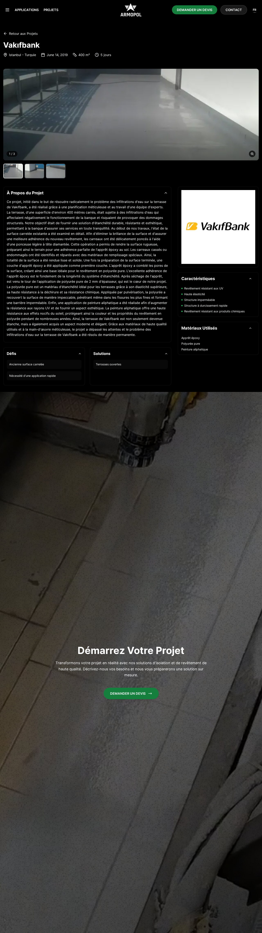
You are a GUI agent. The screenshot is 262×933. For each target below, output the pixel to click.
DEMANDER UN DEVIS (194, 10)
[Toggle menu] (7, 10)
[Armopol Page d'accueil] (131, 9)
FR (254, 9)
